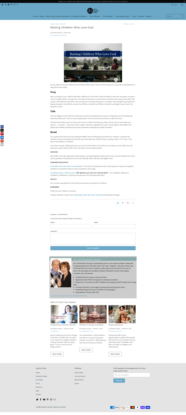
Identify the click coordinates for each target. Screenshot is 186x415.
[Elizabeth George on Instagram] (14, 5)
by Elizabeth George (56, 32)
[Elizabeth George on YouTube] (8, 5)
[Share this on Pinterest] (128, 203)
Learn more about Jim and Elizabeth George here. (69, 296)
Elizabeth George (46, 407)
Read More (57, 354)
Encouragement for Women (58, 35)
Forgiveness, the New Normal (63, 325)
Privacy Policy (79, 373)
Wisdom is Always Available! (91, 325)
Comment (54, 231)
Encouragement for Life (86, 331)
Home (35, 16)
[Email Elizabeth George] (17, 5)
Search (77, 383)
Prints (38, 383)
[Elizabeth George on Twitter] (2, 5)
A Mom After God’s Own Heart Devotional (89, 195)
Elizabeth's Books (79, 16)
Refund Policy (79, 380)
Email (96, 222)
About (42, 16)
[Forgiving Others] (122, 314)
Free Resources (122, 16)
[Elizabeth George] (93, 11)
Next (132, 24)
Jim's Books (95, 16)
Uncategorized (54, 331)
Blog (134, 16)
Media (149, 16)
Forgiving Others (115, 325)
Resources (39, 387)
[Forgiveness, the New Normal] (64, 314)
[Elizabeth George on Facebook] (5, 5)
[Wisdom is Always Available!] (93, 314)
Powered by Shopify (59, 407)
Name (52, 222)
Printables (108, 16)
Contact (141, 16)
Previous (126, 24)
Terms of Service (80, 376)
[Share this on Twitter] (118, 203)
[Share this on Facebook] (123, 203)
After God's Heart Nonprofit (58, 16)
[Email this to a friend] (133, 203)
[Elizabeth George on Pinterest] (11, 5)
